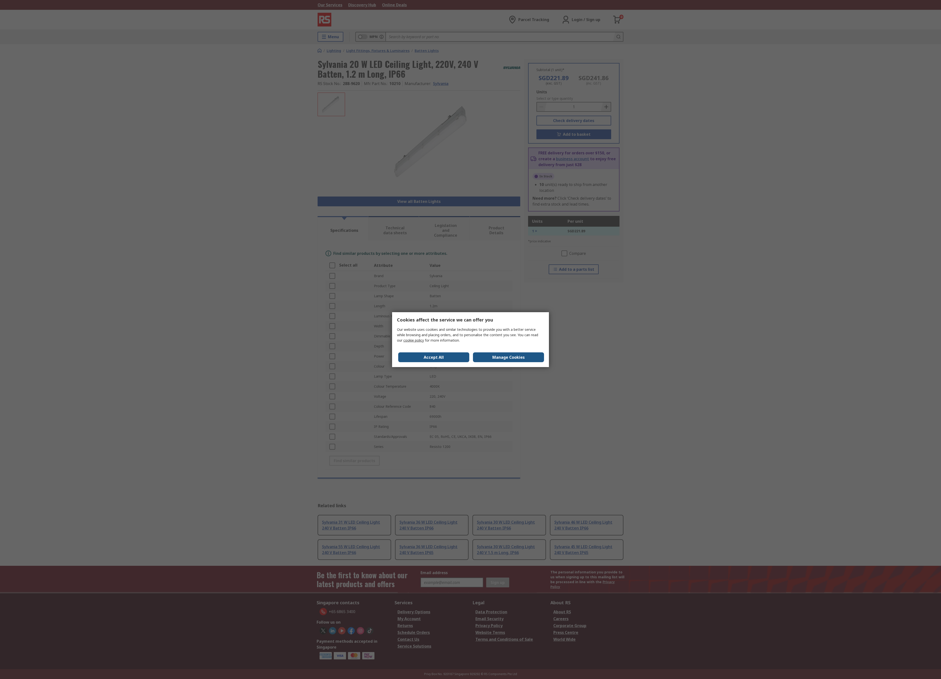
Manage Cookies (508, 357)
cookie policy (413, 340)
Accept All (434, 357)
